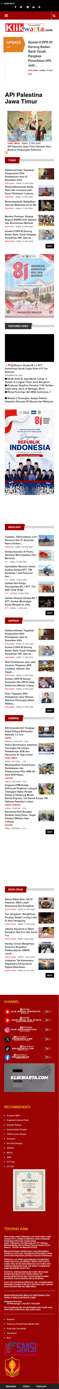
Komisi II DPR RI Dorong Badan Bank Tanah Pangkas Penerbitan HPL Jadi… (40, 53)
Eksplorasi (10, 909)
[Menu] (6, 16)
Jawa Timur (13, 143)
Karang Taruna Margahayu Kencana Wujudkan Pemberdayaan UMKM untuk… (19, 948)
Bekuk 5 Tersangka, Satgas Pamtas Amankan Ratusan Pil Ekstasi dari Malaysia (29, 399)
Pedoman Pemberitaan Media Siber (23, 1323)
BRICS (10, 1152)
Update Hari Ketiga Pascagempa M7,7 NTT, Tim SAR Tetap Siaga (20, 586)
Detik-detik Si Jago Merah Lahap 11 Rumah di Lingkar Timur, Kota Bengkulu (27, 380)
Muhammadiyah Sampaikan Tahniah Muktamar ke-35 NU (20, 203)
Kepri (8, 737)
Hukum (8, 778)
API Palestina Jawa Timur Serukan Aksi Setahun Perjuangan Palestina (29, 148)
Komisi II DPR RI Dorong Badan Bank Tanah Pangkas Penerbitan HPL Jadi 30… (20, 234)
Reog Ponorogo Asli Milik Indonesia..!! (29, 391)
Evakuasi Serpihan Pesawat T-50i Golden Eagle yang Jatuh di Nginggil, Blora (29, 387)
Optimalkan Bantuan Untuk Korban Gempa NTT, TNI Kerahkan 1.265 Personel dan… (20, 571)
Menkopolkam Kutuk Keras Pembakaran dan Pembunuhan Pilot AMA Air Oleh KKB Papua (20, 769)
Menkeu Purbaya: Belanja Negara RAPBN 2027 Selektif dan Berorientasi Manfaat (20, 220)
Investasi (11, 1138)
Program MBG (13, 1115)
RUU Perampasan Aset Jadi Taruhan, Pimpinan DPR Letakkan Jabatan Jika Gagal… (20, 666)
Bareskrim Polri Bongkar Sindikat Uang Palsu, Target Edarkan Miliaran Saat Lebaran (20, 816)
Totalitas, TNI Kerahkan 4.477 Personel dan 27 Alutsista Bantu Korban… (21, 540)
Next (49, 246)
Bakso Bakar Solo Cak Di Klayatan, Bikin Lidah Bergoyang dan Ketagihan (19, 902)
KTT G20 (11, 1161)
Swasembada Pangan (17, 1129)
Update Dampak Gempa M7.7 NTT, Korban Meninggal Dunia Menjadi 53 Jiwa (21, 601)
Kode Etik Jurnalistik (16, 1328)
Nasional (9, 196)
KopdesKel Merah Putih (18, 1120)
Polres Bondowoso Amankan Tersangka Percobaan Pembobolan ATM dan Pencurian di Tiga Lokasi (21, 749)
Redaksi (10, 1319)
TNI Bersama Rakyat (16, 1134)
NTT (7, 561)
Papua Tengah (13, 804)
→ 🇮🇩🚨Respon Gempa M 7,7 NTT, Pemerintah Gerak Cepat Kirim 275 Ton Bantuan (26, 368)
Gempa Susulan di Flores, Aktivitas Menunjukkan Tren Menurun (20, 555)
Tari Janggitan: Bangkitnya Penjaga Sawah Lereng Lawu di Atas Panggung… (21, 917)
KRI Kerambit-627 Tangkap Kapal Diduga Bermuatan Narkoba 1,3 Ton (20, 731)
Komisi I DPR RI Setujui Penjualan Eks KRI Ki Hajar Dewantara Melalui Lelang (20, 682)
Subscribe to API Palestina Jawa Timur (6, 152)
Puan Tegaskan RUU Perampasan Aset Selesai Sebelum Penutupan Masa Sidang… (19, 698)
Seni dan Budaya (14, 1143)
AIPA (9, 1157)
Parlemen (33, 70)
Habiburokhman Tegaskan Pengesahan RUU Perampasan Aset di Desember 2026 (19, 174)
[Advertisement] (29, 511)
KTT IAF (10, 1166)
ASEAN (10, 1147)
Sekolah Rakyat (14, 1124)
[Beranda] (29, 27)
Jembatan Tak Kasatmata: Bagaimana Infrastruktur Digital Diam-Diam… (19, 964)
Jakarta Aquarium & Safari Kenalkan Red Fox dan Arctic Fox (21, 932)
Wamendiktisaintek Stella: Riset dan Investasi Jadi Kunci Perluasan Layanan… (20, 190)
